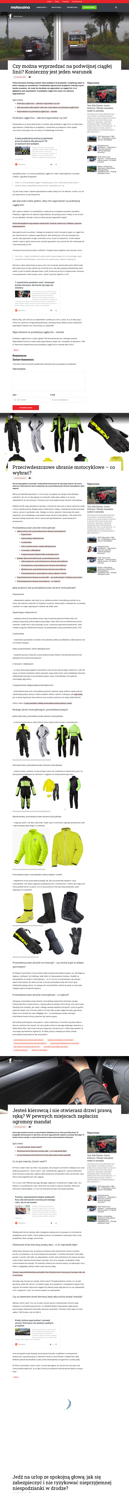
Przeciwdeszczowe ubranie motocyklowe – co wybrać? (38, 581)
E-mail (52, 395)
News (16, 350)
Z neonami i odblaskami (30, 550)
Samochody (41, 7)
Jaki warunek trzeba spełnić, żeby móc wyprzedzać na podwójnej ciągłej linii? (48, 107)
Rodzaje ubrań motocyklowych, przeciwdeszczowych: (38, 558)
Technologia (72, 7)
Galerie (49, 1)
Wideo (57, 1)
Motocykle (56, 7)
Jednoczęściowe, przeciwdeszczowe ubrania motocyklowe (44, 561)
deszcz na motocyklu (39, 1050)
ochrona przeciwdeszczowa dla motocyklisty (30, 1043)
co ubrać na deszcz (20, 1050)
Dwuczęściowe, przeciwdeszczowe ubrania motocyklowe (43, 565)
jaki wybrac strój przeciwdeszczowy (27, 1047)
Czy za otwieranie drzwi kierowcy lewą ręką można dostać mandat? (44, 1155)
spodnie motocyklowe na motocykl (60, 1040)
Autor (15, 395)
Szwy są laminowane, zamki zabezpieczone (38, 546)
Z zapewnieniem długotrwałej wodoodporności (40, 554)
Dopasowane (26, 534)
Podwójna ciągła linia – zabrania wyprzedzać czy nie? (38, 103)
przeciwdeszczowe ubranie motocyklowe (28, 1040)
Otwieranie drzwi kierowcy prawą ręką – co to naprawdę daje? (42, 1151)
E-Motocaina (89, 7)
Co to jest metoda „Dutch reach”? (29, 1147)
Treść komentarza (19, 369)
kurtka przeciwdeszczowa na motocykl (65, 1043)
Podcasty (66, 1)
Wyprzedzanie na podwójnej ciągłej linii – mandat (37, 111)
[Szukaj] (116, 7)
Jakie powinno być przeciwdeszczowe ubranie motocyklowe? (41, 531)
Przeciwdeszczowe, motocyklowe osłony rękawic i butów (43, 573)
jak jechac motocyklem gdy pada (55, 1047)
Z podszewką (26, 542)
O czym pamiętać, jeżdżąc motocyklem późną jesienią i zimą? (48, 703)
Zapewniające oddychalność (32, 538)
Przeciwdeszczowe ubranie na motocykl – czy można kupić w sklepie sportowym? (49, 577)
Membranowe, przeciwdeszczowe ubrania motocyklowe (43, 569)
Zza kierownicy (77, 1)
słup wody (78, 694)
